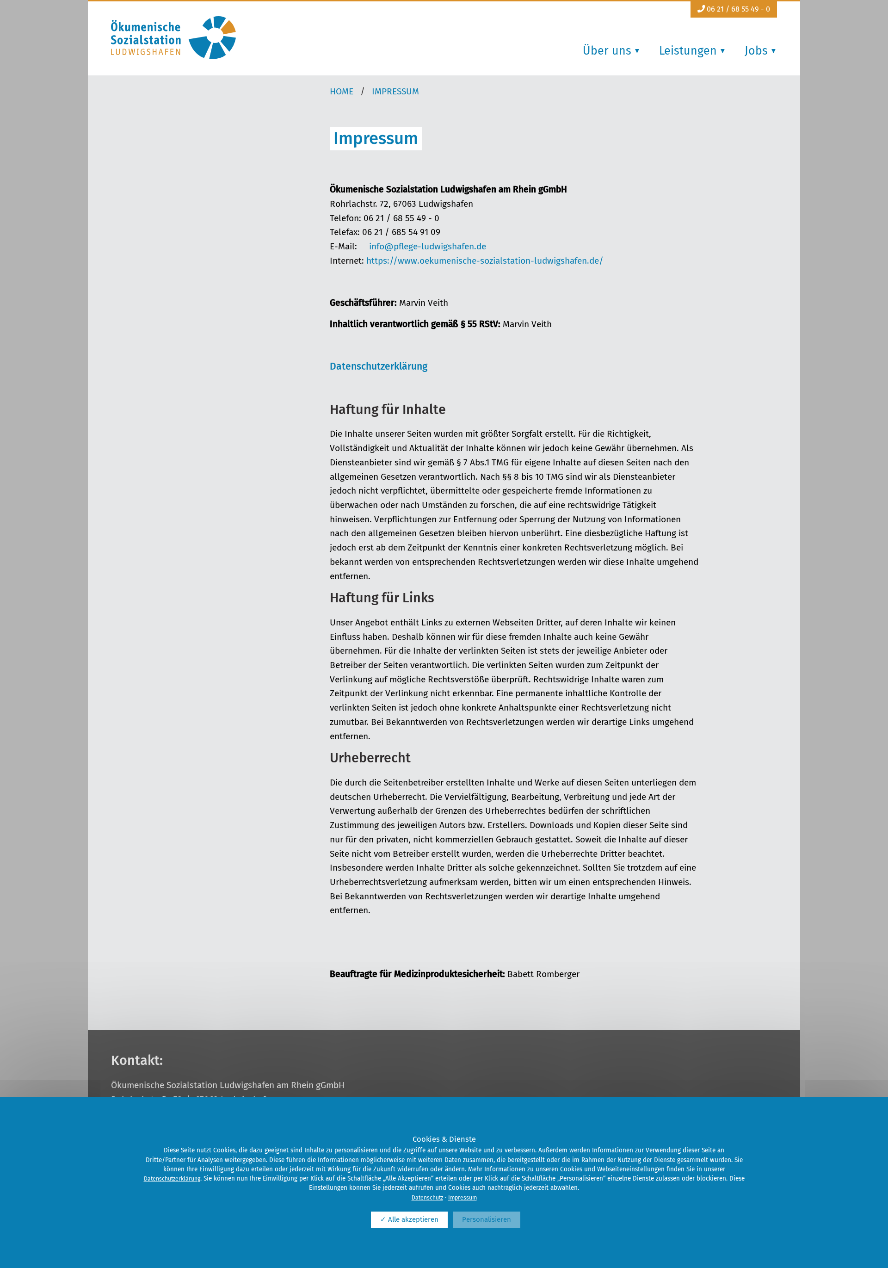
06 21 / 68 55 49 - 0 (737, 9)
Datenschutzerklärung (378, 366)
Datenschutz (427, 1197)
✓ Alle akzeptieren (409, 1219)
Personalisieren (486, 1219)
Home (341, 91)
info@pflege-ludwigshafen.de (427, 246)
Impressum (462, 1197)
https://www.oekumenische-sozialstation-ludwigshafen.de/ (485, 260)
